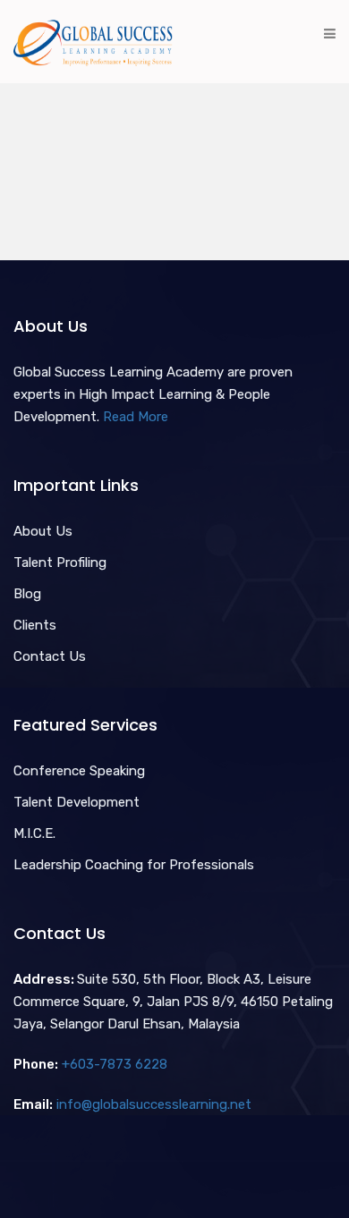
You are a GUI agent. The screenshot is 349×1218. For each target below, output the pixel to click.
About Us (42, 531)
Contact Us (49, 656)
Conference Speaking (79, 771)
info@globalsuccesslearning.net (153, 1104)
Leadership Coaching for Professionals (133, 865)
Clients (34, 625)
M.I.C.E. (34, 833)
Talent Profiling (59, 562)
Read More (135, 417)
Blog (27, 594)
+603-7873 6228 (114, 1064)
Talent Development (76, 802)
